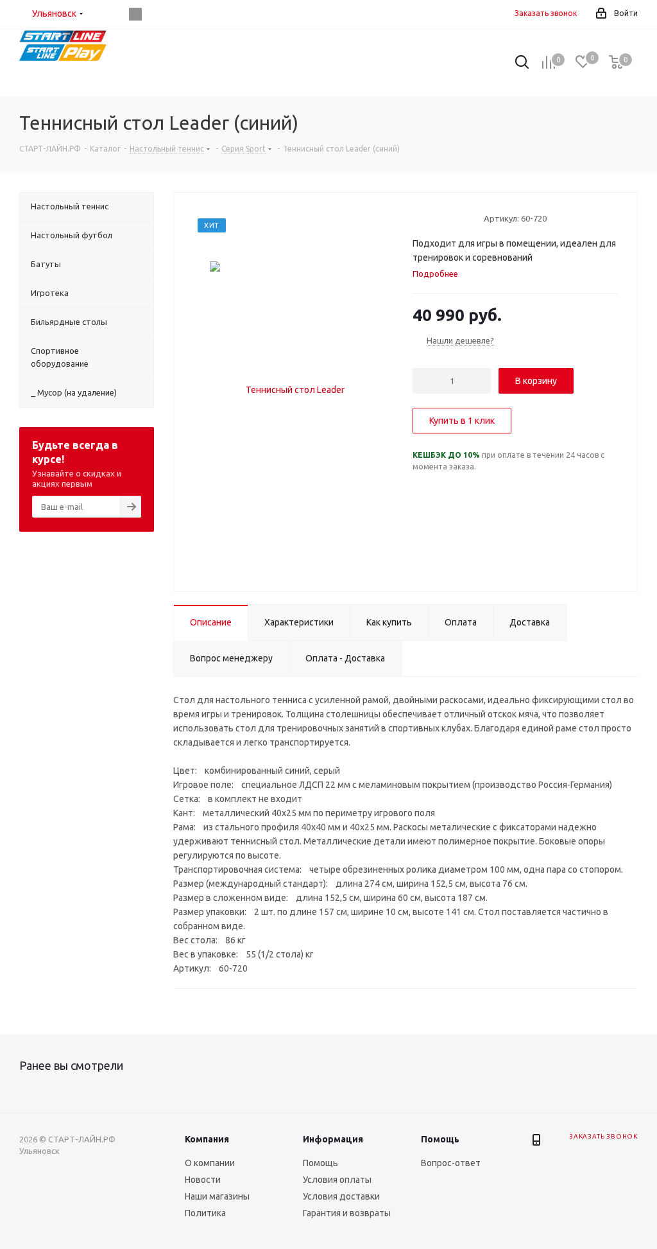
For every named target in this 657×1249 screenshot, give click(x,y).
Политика (205, 1213)
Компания (207, 1139)
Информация (333, 1139)
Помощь (320, 1163)
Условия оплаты (337, 1180)
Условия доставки (341, 1196)
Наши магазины (217, 1196)
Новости (203, 1180)
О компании (210, 1163)
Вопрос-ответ (451, 1163)
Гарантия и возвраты (347, 1213)
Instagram (135, 14)
